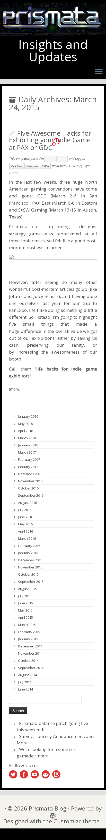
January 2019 (28, 416)
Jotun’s (16, 296)
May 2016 (25, 524)
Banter (50, 159)
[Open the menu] (99, 72)
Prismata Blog (47, 808)
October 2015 (28, 574)
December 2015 (30, 560)
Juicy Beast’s (46, 296)
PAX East (16, 166)
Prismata (32, 166)
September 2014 (30, 667)
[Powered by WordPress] (51, 814)
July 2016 (24, 509)
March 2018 (27, 438)
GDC (41, 196)
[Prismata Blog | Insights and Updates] (53, 19)
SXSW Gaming (32, 210)
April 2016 (25, 531)
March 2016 (27, 538)
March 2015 (27, 624)
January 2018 (28, 445)
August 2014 (27, 675)
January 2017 (28, 466)
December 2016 (30, 474)
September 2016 (30, 495)
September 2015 (30, 581)
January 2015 (28, 639)
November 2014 (30, 653)
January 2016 (28, 553)
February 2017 (29, 459)
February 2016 (29, 545)
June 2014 (25, 689)
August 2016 (27, 502)
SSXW (45, 166)
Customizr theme (77, 821)
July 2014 (24, 682)
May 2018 (25, 423)
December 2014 (30, 646)
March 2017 (27, 452)
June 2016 (25, 517)
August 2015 (27, 588)
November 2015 (30, 567)
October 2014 (28, 660)
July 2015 (24, 596)
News (62, 159)
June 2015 (25, 603)
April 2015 (25, 617)
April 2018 (25, 430)
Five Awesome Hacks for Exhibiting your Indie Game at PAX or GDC (50, 140)
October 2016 (28, 488)
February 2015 (29, 631)
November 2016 (30, 481)
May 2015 (25, 610)
